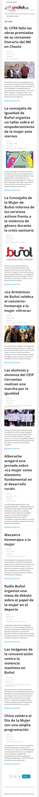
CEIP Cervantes (14, 405)
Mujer (12, 59)
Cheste (8, 59)
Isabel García (18, 621)
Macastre (8, 556)
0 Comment (9, 56)
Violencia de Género (19, 242)
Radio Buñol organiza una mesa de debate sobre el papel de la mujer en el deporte (19, 598)
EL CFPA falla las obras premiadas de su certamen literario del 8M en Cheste (18, 37)
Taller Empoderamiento (20, 148)
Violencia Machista (9, 686)
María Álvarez (22, 684)
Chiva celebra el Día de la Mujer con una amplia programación (18, 722)
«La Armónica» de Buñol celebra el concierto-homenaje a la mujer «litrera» (18, 301)
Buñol (7, 148)
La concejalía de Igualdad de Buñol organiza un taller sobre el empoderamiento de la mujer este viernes (19, 122)
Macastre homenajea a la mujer (17, 539)
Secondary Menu (12, 16)
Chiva (7, 741)
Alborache (9, 501)
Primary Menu (11, 2)
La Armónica (19, 322)
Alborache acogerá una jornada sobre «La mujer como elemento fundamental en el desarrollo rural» (18, 472)
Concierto (12, 322)
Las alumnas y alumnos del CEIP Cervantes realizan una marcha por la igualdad (19, 382)
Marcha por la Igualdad (25, 405)
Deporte (12, 621)
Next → (26, 776)
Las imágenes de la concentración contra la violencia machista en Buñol (18, 661)
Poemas (16, 59)
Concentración (14, 684)
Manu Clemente (14, 741)
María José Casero (16, 556)
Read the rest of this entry (12, 100)
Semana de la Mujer (13, 407)
